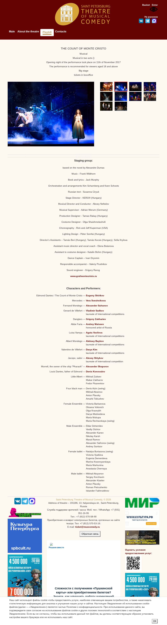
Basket (146, 5)
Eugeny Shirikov (95, 295)
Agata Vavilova (94, 332)
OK (154, 621)
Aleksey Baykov (95, 341)
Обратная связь (90, 534)
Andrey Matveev (95, 324)
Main (12, 31)
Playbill (47, 32)
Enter (155, 5)
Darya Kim (91, 349)
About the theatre (28, 31)
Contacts (60, 31)
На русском (151, 16)
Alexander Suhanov (97, 305)
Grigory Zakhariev (96, 319)
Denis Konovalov (95, 371)
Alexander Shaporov (97, 366)
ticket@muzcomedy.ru (87, 527)
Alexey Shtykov (94, 358)
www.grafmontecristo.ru (83, 276)
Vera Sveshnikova (96, 300)
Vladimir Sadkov (95, 310)
